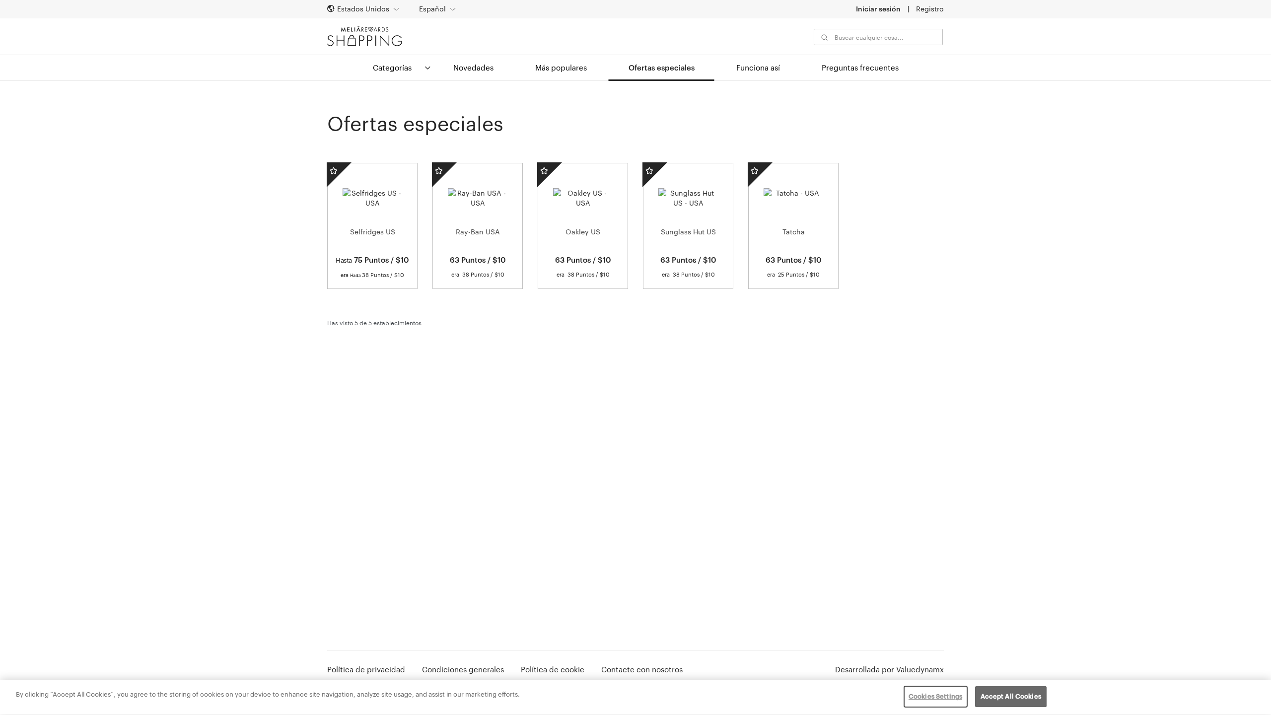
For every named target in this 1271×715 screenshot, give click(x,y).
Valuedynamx (920, 669)
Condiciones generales (463, 669)
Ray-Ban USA (478, 231)
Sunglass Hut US (688, 231)
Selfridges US (372, 231)
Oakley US (582, 231)
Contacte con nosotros (642, 669)
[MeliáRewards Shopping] (364, 36)
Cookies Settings (935, 696)
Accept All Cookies (1011, 696)
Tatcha (793, 231)
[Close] (1255, 697)
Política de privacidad (366, 669)
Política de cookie (552, 669)
